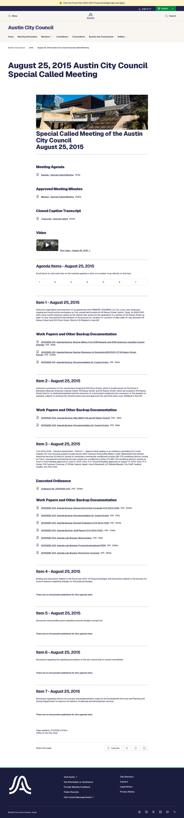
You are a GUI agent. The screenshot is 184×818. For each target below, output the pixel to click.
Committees (62, 37)
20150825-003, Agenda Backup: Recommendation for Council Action (75, 515)
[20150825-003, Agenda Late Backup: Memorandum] (38, 538)
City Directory (127, 777)
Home (11, 37)
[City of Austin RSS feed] (174, 812)
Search (172, 16)
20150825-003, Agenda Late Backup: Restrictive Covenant (70, 553)
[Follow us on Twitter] (153, 812)
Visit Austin (69, 777)
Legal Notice (126, 787)
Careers (124, 782)
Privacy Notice (127, 792)
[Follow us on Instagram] (146, 812)
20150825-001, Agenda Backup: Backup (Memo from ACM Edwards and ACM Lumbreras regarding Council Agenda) (90, 343)
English (164, 8)
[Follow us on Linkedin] (160, 812)
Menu (14, 16)
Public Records (71, 792)
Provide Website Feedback (77, 787)
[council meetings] (92, 129)
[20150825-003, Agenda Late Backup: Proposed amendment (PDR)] (38, 545)
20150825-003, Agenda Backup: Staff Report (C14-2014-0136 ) (72, 530)
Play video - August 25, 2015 (74, 250)
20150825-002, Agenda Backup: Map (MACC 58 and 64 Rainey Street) (75, 418)
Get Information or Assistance (78, 782)
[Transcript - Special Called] (38, 219)
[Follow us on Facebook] (139, 812)
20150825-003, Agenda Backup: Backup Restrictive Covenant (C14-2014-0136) (80, 508)
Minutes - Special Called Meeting (57, 197)
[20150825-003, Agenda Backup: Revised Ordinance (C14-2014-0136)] (38, 523)
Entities (121, 37)
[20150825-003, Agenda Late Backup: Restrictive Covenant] (38, 553)
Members (45, 37)
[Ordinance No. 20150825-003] (38, 489)
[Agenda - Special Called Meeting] (38, 175)
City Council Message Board (77, 797)
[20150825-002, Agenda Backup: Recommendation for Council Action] (38, 425)
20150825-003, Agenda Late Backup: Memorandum (66, 538)
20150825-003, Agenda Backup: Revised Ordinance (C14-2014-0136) (75, 523)
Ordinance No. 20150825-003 (55, 489)
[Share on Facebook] (135, 748)
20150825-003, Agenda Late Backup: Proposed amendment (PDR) (73, 545)
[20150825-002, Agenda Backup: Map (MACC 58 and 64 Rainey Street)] (38, 418)
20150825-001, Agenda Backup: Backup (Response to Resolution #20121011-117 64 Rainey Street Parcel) (86, 353)
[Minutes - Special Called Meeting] (38, 197)
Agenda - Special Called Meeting (57, 175)
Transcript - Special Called (54, 219)
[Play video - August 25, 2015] (47, 250)
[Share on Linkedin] (144, 748)
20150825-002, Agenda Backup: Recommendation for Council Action (75, 425)
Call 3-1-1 (146, 9)
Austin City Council (16, 48)
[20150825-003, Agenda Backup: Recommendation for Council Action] (38, 515)
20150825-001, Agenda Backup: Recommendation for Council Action (74, 362)
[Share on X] (126, 748)
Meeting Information (27, 37)
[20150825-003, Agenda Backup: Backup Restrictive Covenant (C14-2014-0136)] (38, 508)
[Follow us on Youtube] (167, 812)
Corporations (78, 37)
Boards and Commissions (101, 37)
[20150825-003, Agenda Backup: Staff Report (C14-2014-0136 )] (38, 530)
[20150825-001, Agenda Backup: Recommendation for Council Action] (38, 362)
